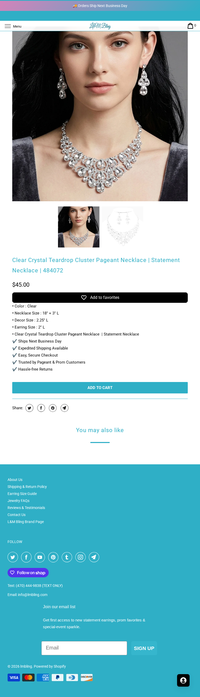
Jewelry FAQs (18, 501)
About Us (15, 480)
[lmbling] (100, 26)
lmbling (26, 666)
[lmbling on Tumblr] (68, 557)
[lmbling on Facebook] (27, 557)
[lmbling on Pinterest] (54, 557)
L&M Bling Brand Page (26, 522)
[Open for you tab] (183, 680)
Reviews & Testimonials (26, 508)
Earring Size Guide (22, 494)
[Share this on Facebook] (40, 408)
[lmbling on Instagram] (81, 557)
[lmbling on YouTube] (41, 557)
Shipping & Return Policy (27, 487)
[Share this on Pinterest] (52, 408)
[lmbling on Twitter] (14, 557)
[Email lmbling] (95, 557)
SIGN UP (144, 648)
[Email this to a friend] (63, 408)
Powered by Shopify (50, 666)
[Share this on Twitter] (28, 408)
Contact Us (17, 515)
